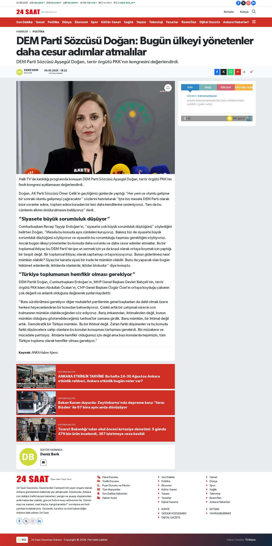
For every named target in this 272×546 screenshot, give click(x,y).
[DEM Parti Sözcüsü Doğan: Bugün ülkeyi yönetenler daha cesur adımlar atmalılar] (95, 127)
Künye (244, 12)
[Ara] (254, 12)
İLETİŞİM (214, 509)
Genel (40, 22)
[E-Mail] (43, 463)
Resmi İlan (189, 22)
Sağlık (128, 22)
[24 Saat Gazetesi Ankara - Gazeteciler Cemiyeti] (36, 12)
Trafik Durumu (110, 481)
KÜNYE (165, 509)
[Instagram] (33, 521)
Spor (94, 22)
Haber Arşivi (109, 498)
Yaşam (141, 22)
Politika (53, 22)
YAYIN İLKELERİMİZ (220, 513)
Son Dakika (24, 22)
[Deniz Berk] (28, 456)
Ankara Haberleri (236, 22)
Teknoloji (156, 22)
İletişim (229, 12)
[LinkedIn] (39, 521)
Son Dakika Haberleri (114, 493)
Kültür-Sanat (111, 22)
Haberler (22, 31)
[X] (26, 521)
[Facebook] (19, 521)
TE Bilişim (250, 539)
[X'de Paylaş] (223, 72)
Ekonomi (81, 22)
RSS (23, 539)
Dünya (67, 22)
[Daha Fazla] (238, 72)
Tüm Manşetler (111, 489)
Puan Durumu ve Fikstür (116, 485)
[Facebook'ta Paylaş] (217, 72)
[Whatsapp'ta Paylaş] (230, 72)
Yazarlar (172, 22)
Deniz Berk (49, 454)
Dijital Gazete (209, 22)
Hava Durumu (110, 477)
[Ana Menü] (254, 22)
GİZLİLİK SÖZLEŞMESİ (174, 513)
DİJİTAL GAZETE (171, 517)
